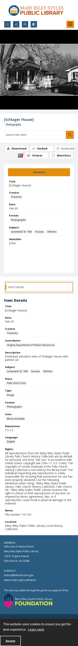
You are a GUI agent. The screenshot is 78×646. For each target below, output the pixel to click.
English (11, 441)
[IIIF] (20, 155)
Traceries (16, 197)
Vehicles (51, 231)
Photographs (13, 124)
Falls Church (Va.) (16, 383)
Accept (10, 640)
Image (10, 395)
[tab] (39, 172)
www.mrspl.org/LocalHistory (20, 580)
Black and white (16, 418)
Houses (39, 231)
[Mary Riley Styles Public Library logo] (36, 10)
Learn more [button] (36, 629)
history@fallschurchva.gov (19, 575)
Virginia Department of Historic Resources (31, 345)
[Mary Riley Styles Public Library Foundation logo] (28, 601)
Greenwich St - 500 (21, 231)
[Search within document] (70, 135)
